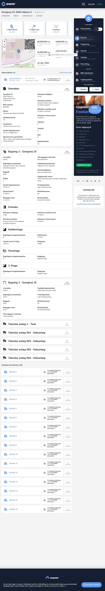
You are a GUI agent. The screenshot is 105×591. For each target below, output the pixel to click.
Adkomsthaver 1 (15, 78)
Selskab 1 (13, 372)
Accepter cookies (91, 585)
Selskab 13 (13, 482)
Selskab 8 (13, 436)
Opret (99, 4)
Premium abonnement (71, 55)
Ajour (97, 89)
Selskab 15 (13, 500)
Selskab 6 (13, 417)
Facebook (95, 181)
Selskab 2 (13, 381)
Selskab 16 (13, 509)
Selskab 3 (13, 390)
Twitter (99, 181)
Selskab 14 (13, 491)
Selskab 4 (13, 399)
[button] (83, 4)
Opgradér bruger (84, 165)
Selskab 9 (13, 445)
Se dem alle (12, 32)
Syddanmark (6, 16)
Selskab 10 (13, 454)
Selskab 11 (13, 463)
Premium (82, 111)
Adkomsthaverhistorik (66, 72)
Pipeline (83, 89)
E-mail (87, 181)
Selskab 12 (13, 472)
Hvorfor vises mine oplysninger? (89, 204)
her (65, 586)
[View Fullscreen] (4, 49)
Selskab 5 (13, 408)
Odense (16, 16)
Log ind (91, 4)
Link (83, 181)
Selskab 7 (13, 427)
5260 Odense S (27, 16)
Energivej (39, 16)
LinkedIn (91, 181)
